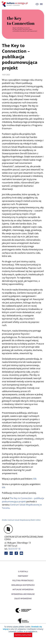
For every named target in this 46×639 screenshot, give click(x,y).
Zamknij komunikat (23, 635)
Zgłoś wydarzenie (23, 598)
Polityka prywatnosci (23, 580)
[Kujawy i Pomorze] (23, 621)
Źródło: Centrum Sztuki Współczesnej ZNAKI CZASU (21, 520)
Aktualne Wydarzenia (23, 589)
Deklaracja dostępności (23, 585)
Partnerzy (23, 576)
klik (35, 478)
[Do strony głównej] (15, 4)
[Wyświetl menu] (41, 4)
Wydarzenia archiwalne (23, 594)
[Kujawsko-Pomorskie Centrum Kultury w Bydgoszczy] (23, 610)
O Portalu (23, 571)
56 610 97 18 (14, 548)
